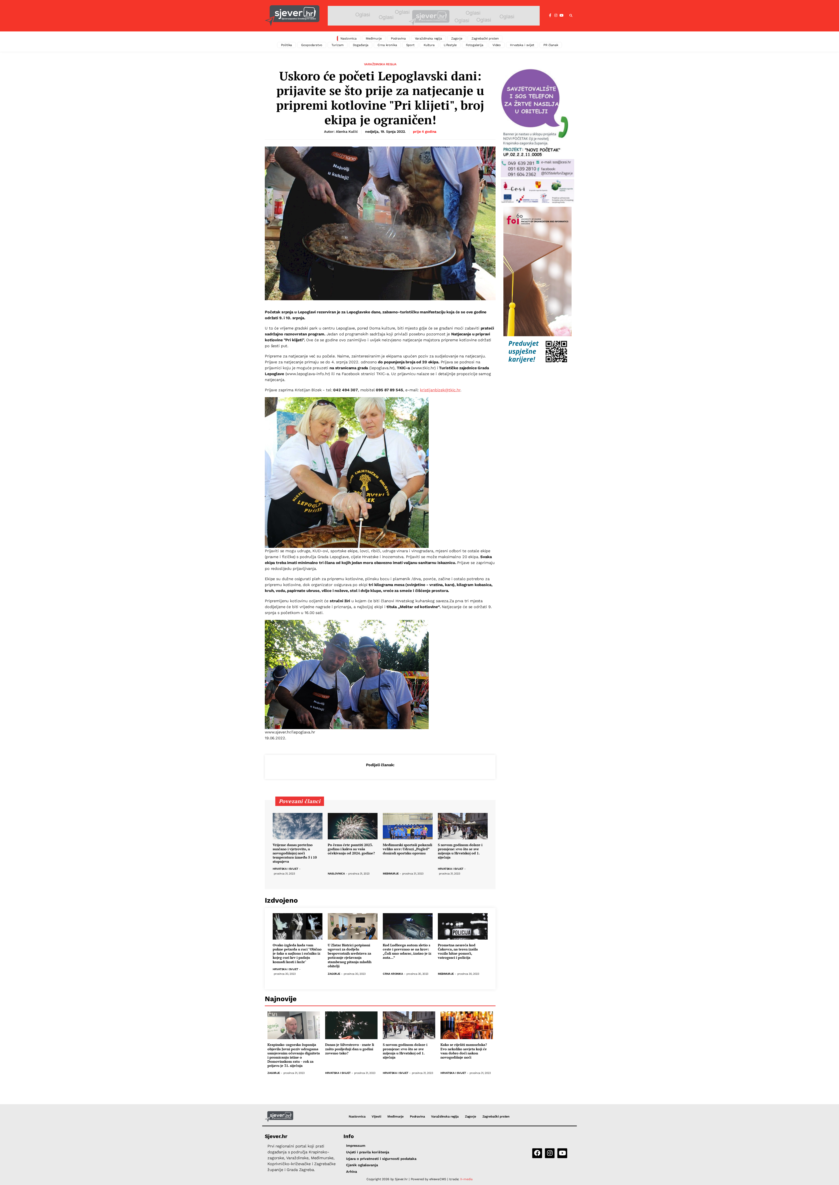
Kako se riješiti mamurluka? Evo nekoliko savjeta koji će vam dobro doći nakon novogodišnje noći (463, 1051)
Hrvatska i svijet (522, 45)
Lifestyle (450, 45)
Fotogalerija (474, 45)
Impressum (355, 1146)
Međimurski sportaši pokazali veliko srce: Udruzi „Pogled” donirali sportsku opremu (407, 849)
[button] (571, 15)
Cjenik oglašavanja (362, 1165)
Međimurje (374, 38)
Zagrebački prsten (485, 38)
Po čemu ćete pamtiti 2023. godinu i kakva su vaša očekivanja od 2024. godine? (351, 849)
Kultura (429, 45)
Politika (286, 45)
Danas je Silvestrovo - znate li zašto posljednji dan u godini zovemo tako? (349, 1049)
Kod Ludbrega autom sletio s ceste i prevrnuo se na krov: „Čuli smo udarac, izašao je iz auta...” (407, 951)
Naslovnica (348, 38)
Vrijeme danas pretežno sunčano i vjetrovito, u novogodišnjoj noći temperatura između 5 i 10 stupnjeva (295, 853)
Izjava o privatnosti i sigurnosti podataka (381, 1159)
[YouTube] (561, 15)
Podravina (398, 38)
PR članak (550, 45)
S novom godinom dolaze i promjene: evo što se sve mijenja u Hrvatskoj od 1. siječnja (460, 851)
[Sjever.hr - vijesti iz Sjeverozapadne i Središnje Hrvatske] (292, 15)
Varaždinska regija (428, 38)
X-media (466, 1179)
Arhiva (351, 1171)
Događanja (361, 45)
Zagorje (456, 38)
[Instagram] (556, 15)
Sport (410, 45)
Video (496, 45)
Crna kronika (387, 45)
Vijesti (376, 1116)
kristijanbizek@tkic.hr (440, 390)
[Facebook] (550, 15)
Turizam (337, 45)
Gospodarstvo (311, 45)
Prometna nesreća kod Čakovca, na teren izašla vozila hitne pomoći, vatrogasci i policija (458, 951)
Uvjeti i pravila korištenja (367, 1152)
